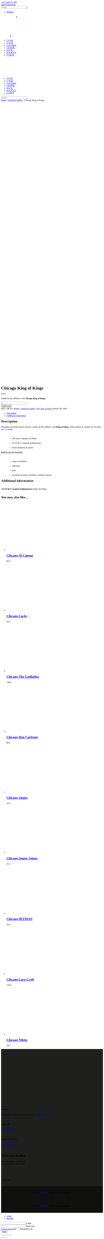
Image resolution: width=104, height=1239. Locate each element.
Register (10, 1218)
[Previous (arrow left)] (2, 1237)
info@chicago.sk (42, 1115)
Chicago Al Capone (19, 555)
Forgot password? (8, 1229)
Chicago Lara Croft (20, 979)
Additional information (16, 415)
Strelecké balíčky (15, 100)
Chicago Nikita (16, 1040)
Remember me (26, 1229)
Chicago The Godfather (22, 676)
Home (3, 100)
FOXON (44, 1192)
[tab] (54, 413)
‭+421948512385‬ (8, 1129)
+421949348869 (8, 1144)
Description (11, 413)
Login (9, 1216)
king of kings (46, 408)
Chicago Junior (17, 797)
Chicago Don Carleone (22, 737)
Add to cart (6, 406)
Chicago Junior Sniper (22, 858)
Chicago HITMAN (19, 919)
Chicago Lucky (16, 616)
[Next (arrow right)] (5, 1237)
